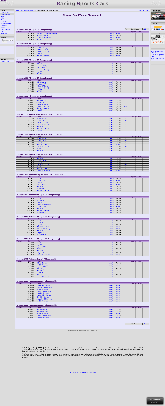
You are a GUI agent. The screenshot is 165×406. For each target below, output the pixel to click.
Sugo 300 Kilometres (43, 293)
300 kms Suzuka (42, 309)
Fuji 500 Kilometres (42, 223)
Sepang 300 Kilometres (44, 204)
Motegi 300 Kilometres (43, 271)
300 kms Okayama (42, 311)
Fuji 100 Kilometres (42, 35)
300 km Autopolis (42, 275)
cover (125, 106)
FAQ (70, 372)
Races (3, 20)
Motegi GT (40, 126)
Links (2, 31)
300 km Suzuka (41, 64)
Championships (29, 10)
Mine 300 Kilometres (43, 55)
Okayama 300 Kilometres (44, 287)
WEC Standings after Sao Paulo (157, 52)
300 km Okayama (42, 263)
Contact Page (5, 61)
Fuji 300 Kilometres (42, 273)
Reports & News (6, 23)
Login (147, 10)
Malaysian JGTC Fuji (43, 227)
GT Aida (39, 148)
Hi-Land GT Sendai (42, 49)
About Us (75, 372)
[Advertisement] (7, 50)
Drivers (3, 18)
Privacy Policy (83, 372)
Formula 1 (4, 25)
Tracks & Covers (6, 22)
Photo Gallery (5, 12)
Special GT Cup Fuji (43, 51)
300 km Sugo (41, 269)
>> (148, 29)
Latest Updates (5, 29)
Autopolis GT (41, 233)
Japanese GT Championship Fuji (47, 33)
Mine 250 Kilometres (43, 74)
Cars (2, 16)
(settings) (142, 10)
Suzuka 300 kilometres (43, 170)
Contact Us (92, 372)
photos (118, 33)
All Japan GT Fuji (42, 48)
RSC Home (19, 10)
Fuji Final (39, 39)
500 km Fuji (40, 200)
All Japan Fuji (41, 180)
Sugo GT (39, 53)
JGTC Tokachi (41, 249)
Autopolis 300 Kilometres (44, 299)
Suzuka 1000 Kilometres (44, 37)
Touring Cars (5, 27)
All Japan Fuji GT (42, 206)
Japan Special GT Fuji (43, 184)
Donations (4, 33)
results (111, 33)
